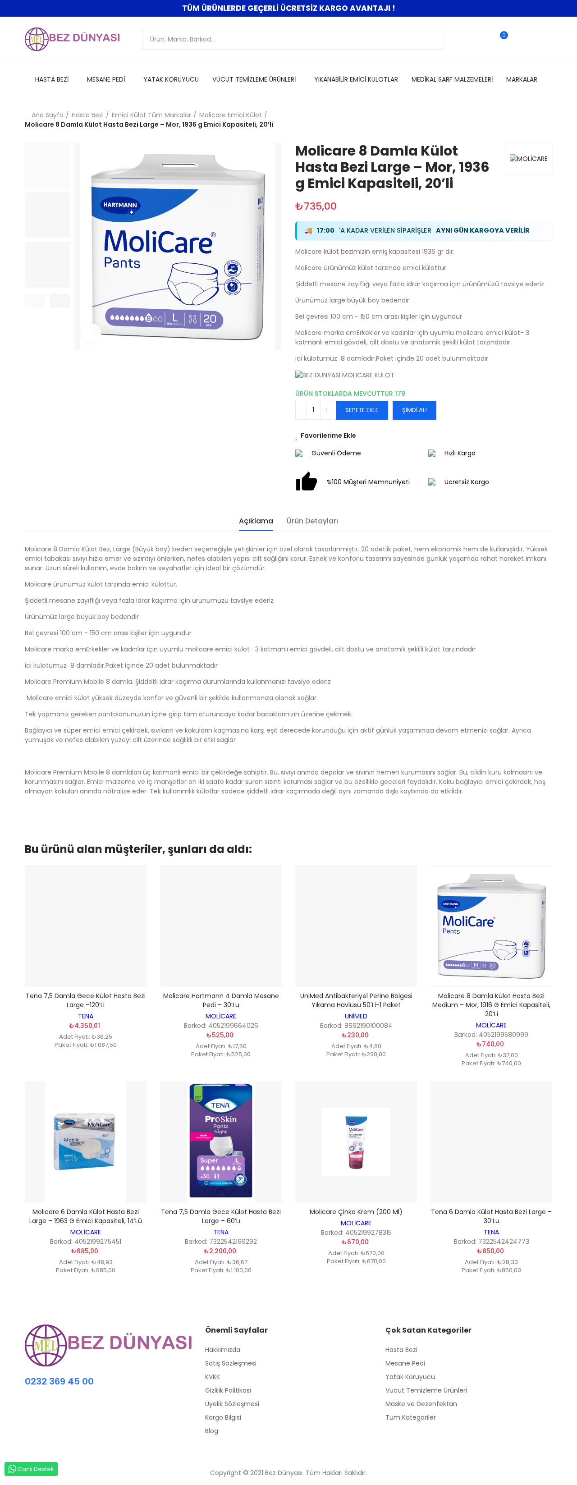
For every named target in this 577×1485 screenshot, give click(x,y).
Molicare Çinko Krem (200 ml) (356, 1211)
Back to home (534, 119)
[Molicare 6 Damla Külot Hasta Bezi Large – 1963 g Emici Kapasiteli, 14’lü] (86, 1142)
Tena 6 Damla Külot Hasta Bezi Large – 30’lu (491, 1216)
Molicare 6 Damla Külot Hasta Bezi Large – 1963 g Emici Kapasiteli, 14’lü (85, 1216)
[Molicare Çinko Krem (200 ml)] (356, 1142)
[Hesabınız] (519, 39)
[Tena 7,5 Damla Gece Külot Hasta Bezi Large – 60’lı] (221, 1142)
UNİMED (356, 1016)
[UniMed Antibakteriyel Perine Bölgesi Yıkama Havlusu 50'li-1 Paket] (356, 926)
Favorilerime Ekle (328, 435)
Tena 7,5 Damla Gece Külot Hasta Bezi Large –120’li (86, 1000)
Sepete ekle (362, 410)
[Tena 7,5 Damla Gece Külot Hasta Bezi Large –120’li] (86, 926)
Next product (545, 119)
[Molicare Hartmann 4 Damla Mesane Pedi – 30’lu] (221, 926)
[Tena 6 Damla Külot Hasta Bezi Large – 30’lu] (491, 1142)
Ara (429, 39)
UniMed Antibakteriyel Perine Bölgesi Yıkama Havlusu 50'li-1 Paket (356, 1000)
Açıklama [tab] (256, 521)
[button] (35, 300)
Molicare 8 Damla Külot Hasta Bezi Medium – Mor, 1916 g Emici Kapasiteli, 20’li (491, 1004)
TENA (85, 1016)
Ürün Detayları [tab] (312, 521)
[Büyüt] (91, 333)
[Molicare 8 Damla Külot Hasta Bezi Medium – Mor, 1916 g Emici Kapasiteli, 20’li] (491, 926)
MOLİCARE (221, 1016)
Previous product (523, 119)
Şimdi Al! (414, 410)
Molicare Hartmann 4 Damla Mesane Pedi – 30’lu (221, 1000)
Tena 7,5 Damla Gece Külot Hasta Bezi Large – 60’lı (221, 1216)
